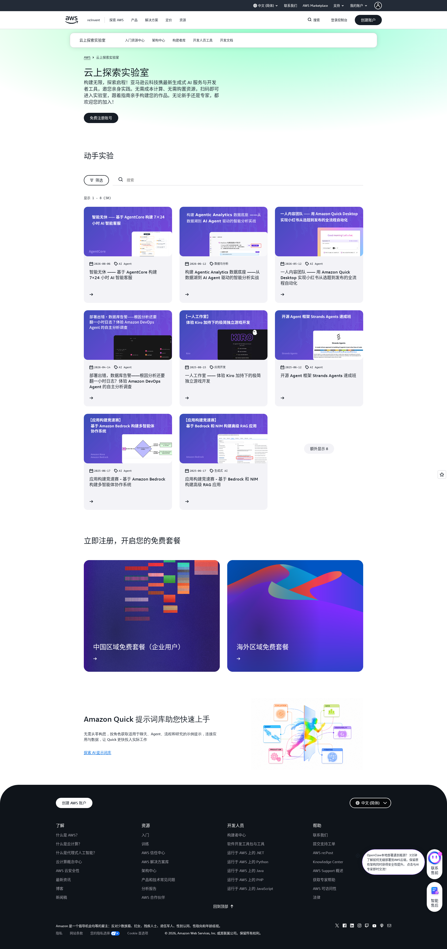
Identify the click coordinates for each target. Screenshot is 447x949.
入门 (145, 835)
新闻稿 (61, 897)
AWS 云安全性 (67, 870)
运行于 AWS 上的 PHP (245, 879)
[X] (337, 926)
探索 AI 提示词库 (97, 752)
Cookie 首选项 (137, 933)
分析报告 (149, 888)
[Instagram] (359, 926)
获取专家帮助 (324, 879)
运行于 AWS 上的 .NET (245, 852)
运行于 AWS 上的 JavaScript (250, 888)
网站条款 (76, 933)
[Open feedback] (442, 474)
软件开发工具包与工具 (245, 844)
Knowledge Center (328, 861)
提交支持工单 (324, 844)
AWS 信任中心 (153, 852)
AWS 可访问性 (324, 888)
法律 (316, 897)
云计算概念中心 (69, 861)
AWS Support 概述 (328, 870)
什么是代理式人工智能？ (76, 852)
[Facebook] (344, 926)
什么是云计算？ (69, 844)
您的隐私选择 (100, 933)
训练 (145, 844)
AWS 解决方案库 (155, 861)
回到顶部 (220, 906)
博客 (59, 888)
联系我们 (320, 835)
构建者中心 (236, 835)
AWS (87, 57)
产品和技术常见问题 (158, 879)
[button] (116, 20)
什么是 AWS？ (67, 835)
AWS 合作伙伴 (153, 897)
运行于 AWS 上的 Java (245, 870)
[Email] (389, 926)
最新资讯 (63, 879)
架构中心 (149, 870)
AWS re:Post (323, 852)
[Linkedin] (352, 926)
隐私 (59, 933)
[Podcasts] (382, 926)
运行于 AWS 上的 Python (247, 861)
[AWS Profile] (378, 5)
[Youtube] (374, 926)
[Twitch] (367, 926)
